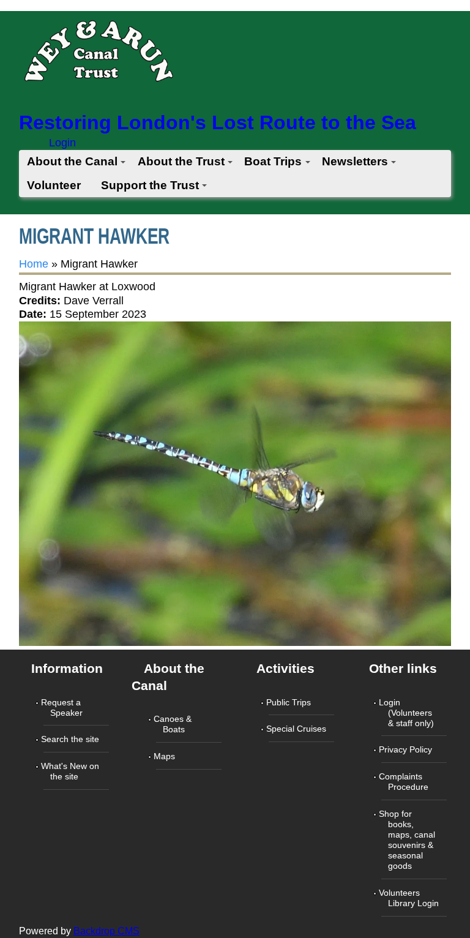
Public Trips (290, 702)
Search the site (71, 739)
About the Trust (181, 161)
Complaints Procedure (404, 781)
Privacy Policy (406, 749)
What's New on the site (71, 771)
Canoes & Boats (174, 724)
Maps (165, 756)
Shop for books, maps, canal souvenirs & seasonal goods (408, 840)
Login (62, 143)
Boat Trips (273, 161)
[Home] (98, 55)
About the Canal (72, 161)
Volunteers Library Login (410, 898)
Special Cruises (297, 729)
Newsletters (355, 161)
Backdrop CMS (106, 931)
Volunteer (54, 185)
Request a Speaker (63, 707)
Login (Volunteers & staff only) (407, 712)
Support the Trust (150, 185)
